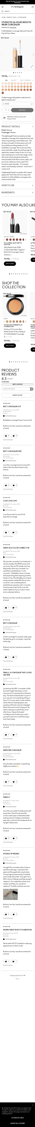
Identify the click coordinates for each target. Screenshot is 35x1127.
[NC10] (9, 83)
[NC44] (6, 90)
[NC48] (15, 90)
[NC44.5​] (20, 321)
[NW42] (18, 90)
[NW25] (6, 86)
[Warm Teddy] (17, 239)
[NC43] (21, 86)
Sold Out (22, 110)
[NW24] (27, 83)
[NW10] (3, 83)
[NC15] (15, 83)
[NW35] (24, 86)
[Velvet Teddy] (7, 239)
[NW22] (21, 83)
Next (18, 979)
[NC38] (27, 86)
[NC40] (31, 86)
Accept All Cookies (17, 1123)
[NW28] (24, 83)
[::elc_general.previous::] (4, 239)
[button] (10, 894)
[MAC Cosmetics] (17, 7)
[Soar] (23, 239)
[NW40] (12, 90)
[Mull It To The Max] (10, 239)
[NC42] (3, 90)
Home (3, 17)
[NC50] (21, 90)
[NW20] (18, 83)
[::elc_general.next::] (25, 239)
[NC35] (18, 86)
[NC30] (12, 83)
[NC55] (27, 90)
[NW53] (3, 93)
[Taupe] (13, 239)
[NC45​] (23, 321)
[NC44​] (17, 321)
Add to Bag (10, 263)
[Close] (33, 1105)
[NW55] (31, 90)
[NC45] (9, 90)
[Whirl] (20, 239)
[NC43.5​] (13, 321)
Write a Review (17, 384)
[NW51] (24, 90)
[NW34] (15, 86)
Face (14, 17)
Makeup (9, 17)
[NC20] (31, 83)
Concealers (22, 17)
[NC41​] (7, 321)
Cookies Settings (17, 1117)
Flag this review (8, 439)
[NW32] (12, 86)
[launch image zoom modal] (31, 66)
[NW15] (6, 83)
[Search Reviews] (31, 389)
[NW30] (9, 86)
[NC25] (3, 86)
